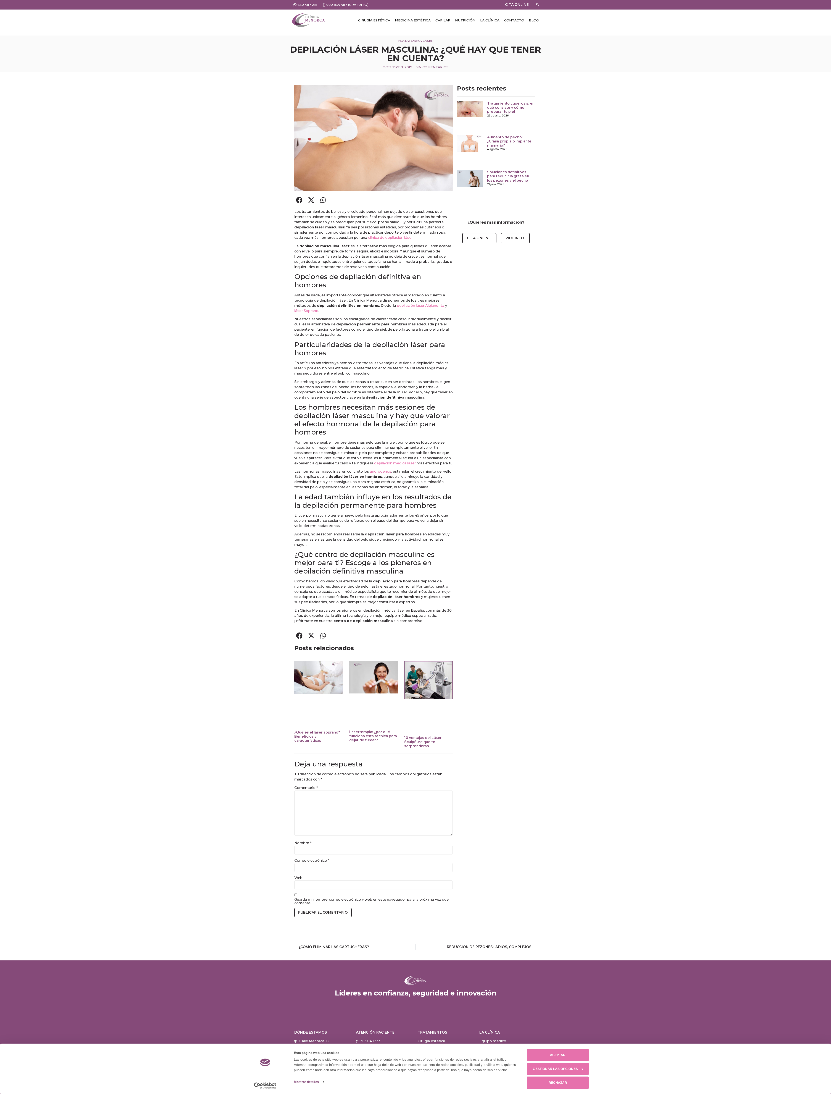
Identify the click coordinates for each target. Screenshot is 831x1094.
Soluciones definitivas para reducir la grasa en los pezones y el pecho (508, 176)
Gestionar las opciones (555, 1069)
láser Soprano (306, 311)
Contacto (514, 20)
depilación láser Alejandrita (420, 306)
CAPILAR (442, 20)
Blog (534, 20)
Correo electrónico (311, 860)
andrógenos (380, 471)
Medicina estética (413, 20)
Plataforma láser (415, 41)
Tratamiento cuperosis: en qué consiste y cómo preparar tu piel (511, 107)
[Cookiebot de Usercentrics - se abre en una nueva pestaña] (265, 1085)
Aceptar (557, 1055)
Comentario (306, 788)
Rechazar (558, 1082)
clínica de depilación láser (390, 238)
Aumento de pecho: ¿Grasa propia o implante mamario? (509, 141)
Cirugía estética (374, 20)
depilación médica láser (395, 463)
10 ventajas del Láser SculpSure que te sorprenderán (423, 742)
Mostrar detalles (306, 1082)
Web (298, 878)
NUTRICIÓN (465, 20)
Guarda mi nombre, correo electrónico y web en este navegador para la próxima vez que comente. (371, 901)
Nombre (302, 843)
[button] (299, 200)
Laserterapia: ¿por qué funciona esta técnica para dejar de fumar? (373, 736)
